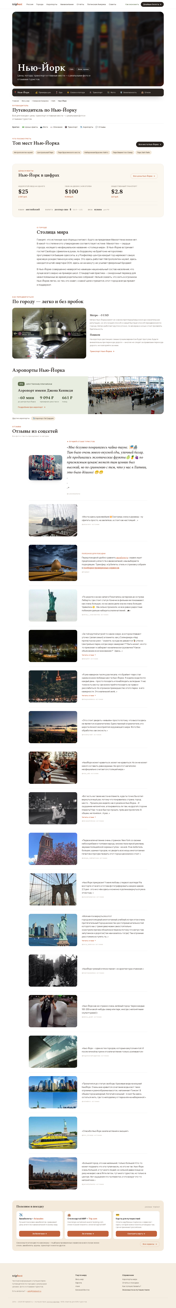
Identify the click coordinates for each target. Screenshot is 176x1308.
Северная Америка (40, 101)
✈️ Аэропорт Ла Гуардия (43, 418)
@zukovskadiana (73, 494)
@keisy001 (86, 659)
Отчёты (80, 4)
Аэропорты (51, 4)
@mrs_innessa (87, 1135)
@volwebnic (86, 1101)
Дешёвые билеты (152, 4)
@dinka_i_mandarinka (91, 615)
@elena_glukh (87, 1017)
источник (95, 524)
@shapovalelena (88, 699)
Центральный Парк (45, 152)
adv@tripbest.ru (34, 1291)
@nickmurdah (87, 735)
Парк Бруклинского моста (69, 152)
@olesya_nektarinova (90, 858)
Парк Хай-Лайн (143, 152)
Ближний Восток (83, 1290)
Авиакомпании (67, 4)
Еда (59, 92)
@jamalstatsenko (88, 1184)
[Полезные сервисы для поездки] (53, 563)
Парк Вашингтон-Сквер (123, 152)
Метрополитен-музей (23, 152)
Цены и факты (30, 127)
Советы (112, 4)
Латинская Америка (96, 4)
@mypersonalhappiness (91, 1056)
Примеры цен (43, 92)
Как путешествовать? (131, 1286)
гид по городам (53, 1302)
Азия (78, 1286)
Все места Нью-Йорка (150, 144)
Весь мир (26, 101)
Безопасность (128, 92)
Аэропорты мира (129, 1279)
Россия (30, 4)
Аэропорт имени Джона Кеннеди (45, 390)
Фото (111, 92)
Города (39, 4)
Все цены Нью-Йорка (144, 176)
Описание (56, 127)
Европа (79, 1283)
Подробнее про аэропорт (31, 407)
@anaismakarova (88, 897)
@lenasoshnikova (88, 821)
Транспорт (96, 92)
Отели (146, 92)
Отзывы (100, 127)
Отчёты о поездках (130, 1283)
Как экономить (132, 4)
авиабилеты (122, 557)
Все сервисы (150, 1244)
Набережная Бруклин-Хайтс (96, 152)
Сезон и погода (76, 92)
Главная (15, 101)
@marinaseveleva (89, 973)
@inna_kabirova (88, 944)
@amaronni (86, 524)
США (53, 101)
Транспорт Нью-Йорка (102, 351)
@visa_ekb (86, 773)
